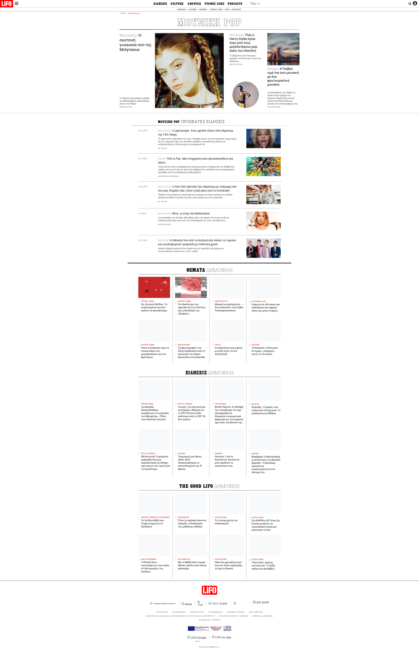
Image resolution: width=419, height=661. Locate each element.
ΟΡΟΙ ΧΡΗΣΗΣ (256, 612)
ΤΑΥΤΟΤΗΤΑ (162, 612)
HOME (122, 13)
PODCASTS (235, 4)
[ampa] (187, 603)
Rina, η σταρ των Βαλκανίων (191, 213)
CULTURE (177, 4)
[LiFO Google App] (197, 639)
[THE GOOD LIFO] (200, 603)
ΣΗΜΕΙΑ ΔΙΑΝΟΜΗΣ (262, 616)
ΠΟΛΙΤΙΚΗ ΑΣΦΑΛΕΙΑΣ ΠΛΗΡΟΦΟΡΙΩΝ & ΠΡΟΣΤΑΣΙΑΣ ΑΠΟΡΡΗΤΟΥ (180, 616)
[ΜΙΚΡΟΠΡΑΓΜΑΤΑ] (163, 603)
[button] (16, 4)
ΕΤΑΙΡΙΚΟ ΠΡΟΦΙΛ (236, 612)
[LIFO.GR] (6, 4)
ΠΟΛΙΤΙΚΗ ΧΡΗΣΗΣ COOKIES (233, 616)
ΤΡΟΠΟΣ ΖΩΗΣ (214, 4)
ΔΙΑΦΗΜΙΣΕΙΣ (215, 612)
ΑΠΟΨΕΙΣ (194, 4)
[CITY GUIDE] (219, 603)
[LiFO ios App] (222, 638)
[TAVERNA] (241, 603)
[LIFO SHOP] (261, 603)
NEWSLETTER (197, 612)
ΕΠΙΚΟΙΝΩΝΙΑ (179, 612)
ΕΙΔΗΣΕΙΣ (160, 4)
